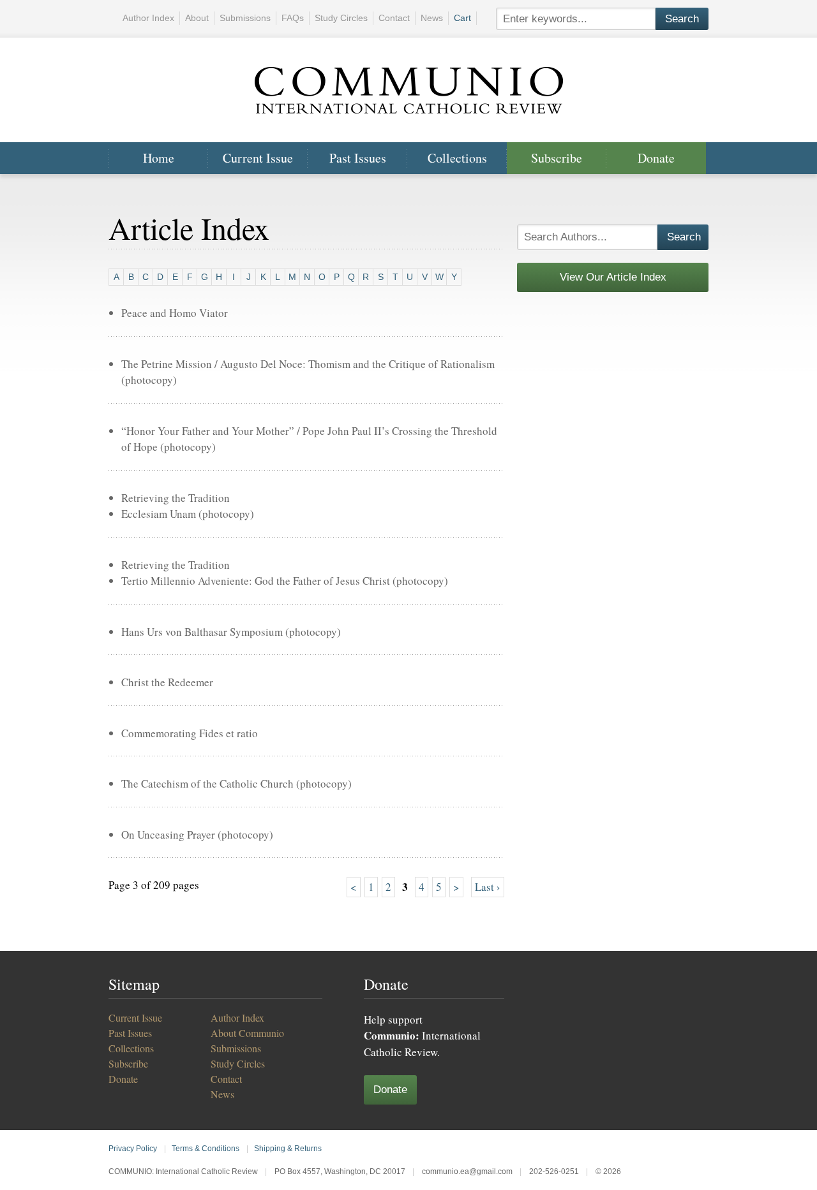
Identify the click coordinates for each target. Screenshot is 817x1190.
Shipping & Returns (288, 1148)
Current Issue (258, 157)
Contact (394, 18)
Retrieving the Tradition (175, 497)
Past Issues (357, 157)
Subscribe (556, 157)
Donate (656, 157)
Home (158, 157)
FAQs (292, 18)
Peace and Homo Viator (174, 312)
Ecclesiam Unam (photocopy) (187, 513)
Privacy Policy (133, 1148)
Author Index (148, 18)
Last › (487, 886)
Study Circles (341, 18)
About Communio (247, 1032)
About (197, 18)
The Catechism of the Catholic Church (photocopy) (236, 783)
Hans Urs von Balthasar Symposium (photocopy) (231, 631)
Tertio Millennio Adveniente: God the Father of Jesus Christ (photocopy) (284, 580)
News (432, 18)
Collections (457, 157)
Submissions (245, 18)
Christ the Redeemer (167, 682)
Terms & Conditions (205, 1148)
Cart (462, 18)
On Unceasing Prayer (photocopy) (197, 834)
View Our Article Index (613, 277)
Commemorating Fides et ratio (189, 733)
